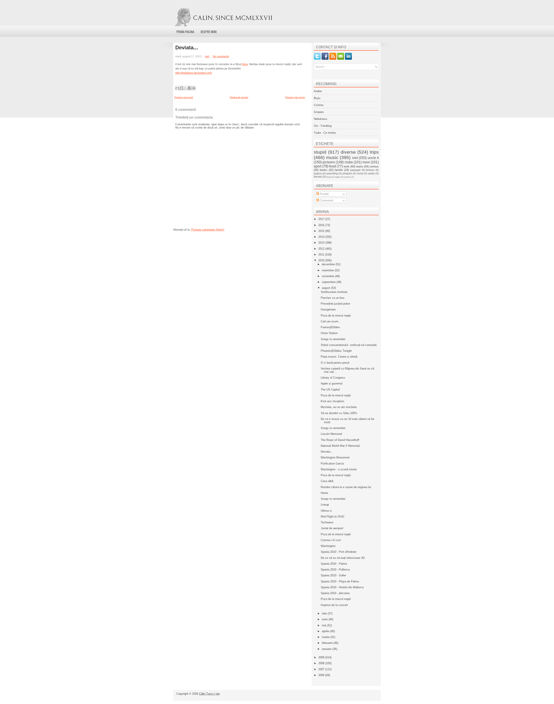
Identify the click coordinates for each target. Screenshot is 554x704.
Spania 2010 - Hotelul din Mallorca (342, 587)
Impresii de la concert (334, 605)
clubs (349, 162)
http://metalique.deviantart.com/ (193, 72)
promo (347, 177)
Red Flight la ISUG (332, 516)
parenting (332, 173)
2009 (321, 657)
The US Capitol (330, 389)
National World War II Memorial (340, 445)
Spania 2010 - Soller (333, 575)
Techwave (327, 522)
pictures (329, 162)
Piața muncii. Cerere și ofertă (339, 356)
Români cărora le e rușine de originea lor (346, 487)
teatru (359, 166)
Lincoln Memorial (331, 434)
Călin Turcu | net (209, 693)
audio (371, 173)
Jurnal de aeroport (332, 528)
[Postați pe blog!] (181, 88)
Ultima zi (326, 510)
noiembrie (328, 270)
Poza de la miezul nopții (336, 315)
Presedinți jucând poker (335, 303)
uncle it (373, 158)
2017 (321, 219)
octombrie (328, 276)
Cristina (318, 105)
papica (318, 173)
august (326, 287)
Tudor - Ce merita (325, 132)
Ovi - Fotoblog (323, 125)
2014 (321, 236)
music (332, 157)
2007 (321, 669)
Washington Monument (335, 457)
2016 (321, 225)
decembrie (329, 264)
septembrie (329, 282)
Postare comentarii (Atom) (207, 229)
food (332, 166)
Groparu (319, 112)
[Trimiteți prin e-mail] (177, 88)
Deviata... (186, 47)
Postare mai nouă (183, 97)
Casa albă (327, 481)
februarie (327, 643)
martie (326, 637)
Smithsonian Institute (334, 292)
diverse (348, 151)
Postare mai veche (295, 97)
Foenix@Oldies (330, 327)
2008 (321, 663)
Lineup (325, 504)
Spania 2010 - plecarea (335, 593)
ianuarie (327, 649)
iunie (325, 619)
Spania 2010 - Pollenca (335, 569)
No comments (221, 56)
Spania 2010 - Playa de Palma (340, 581)
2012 (321, 248)
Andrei (318, 91)
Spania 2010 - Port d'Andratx (339, 551)
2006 (321, 675)
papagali (355, 170)
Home (324, 493)
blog (328, 177)
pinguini (347, 173)
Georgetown (328, 309)
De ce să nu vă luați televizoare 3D (343, 557)
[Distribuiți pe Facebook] (189, 88)
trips (374, 151)
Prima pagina (185, 31)
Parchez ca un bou (332, 297)
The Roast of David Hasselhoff (340, 440)
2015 (321, 231)
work (346, 166)
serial (360, 173)
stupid (320, 151)
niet (207, 56)
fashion (370, 170)
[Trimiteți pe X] (185, 88)
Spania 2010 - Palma (334, 563)
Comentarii (326, 200)
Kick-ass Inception (332, 401)
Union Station (329, 333)
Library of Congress (333, 377)
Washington (328, 546)
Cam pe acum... (331, 321)
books (323, 170)
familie (339, 170)
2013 (321, 242)
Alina (245, 64)
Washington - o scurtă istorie (339, 469)
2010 (321, 260)
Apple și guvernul (331, 383)
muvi (366, 162)
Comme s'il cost (331, 540)
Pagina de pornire (239, 97)
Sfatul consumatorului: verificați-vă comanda (349, 345)
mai (324, 625)
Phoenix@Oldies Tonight (336, 350)
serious (374, 166)
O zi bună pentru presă (335, 362)
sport (317, 166)
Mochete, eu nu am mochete (339, 407)
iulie (325, 613)
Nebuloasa (320, 119)
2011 (321, 254)
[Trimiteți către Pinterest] (194, 88)
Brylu (317, 98)
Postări (324, 194)
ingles (337, 177)
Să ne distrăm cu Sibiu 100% (339, 413)
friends (318, 176)
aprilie (326, 631)
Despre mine (209, 31)
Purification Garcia (332, 463)
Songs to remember (333, 339)
